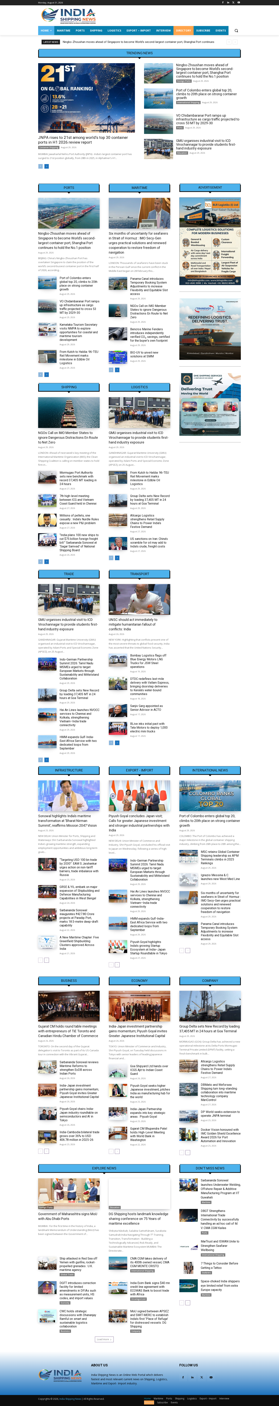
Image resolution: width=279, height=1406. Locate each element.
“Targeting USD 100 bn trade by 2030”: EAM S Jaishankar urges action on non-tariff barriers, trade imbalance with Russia (79, 867)
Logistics (139, 387)
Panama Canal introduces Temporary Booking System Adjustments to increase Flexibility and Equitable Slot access (149, 286)
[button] (236, 30)
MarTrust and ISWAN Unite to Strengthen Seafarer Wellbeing (220, 1246)
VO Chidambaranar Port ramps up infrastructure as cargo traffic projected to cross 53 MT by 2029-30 (207, 119)
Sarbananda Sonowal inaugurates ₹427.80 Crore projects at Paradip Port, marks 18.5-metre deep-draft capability (79, 917)
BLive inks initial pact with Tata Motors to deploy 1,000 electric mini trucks (149, 727)
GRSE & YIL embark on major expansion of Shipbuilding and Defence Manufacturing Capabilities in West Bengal (79, 892)
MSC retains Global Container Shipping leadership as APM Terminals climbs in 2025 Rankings (220, 857)
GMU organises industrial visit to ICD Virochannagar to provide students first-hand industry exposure (206, 144)
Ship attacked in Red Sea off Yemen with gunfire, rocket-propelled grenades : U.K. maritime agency (78, 1264)
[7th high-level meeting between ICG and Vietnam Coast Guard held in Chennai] (47, 500)
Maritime (139, 188)
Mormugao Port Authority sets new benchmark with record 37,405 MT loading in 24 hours (78, 478)
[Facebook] (223, 3)
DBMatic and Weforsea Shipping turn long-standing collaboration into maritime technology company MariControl (219, 1092)
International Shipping (188, 102)
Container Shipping (48, 147)
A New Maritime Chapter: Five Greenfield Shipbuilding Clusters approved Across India (79, 943)
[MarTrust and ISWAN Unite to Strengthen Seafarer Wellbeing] (188, 1245)
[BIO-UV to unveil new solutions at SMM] (118, 357)
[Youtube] (238, 3)
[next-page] (46, 166)
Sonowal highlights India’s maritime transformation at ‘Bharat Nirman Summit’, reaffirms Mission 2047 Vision (67, 820)
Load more (103, 1339)
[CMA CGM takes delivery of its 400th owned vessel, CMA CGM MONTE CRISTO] (118, 1263)
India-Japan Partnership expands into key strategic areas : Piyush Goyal (147, 1112)
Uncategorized (138, 1299)
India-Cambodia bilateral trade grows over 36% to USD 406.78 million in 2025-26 (79, 1136)
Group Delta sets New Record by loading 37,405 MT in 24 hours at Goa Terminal (150, 499)
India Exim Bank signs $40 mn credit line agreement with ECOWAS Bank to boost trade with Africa (150, 1288)
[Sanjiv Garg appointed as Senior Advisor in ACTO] (118, 710)
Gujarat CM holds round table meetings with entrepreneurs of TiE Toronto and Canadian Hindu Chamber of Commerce (68, 1031)
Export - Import (139, 770)
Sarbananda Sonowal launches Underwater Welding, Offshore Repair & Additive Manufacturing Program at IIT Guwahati (221, 1189)
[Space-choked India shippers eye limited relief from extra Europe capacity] (188, 1285)
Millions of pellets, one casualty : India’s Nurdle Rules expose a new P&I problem (79, 519)
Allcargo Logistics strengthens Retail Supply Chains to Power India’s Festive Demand (147, 521)
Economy (140, 980)
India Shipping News (70, 1398)
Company (210, 980)
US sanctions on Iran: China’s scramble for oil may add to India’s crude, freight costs (149, 542)
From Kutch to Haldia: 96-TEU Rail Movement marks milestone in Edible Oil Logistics (79, 357)
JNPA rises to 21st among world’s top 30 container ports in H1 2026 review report (83, 140)
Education (182, 153)
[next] (235, 42)
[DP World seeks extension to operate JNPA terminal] (188, 1116)
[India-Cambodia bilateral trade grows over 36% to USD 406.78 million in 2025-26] (47, 1136)
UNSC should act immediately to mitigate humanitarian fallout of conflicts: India (133, 624)
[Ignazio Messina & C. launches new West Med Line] (188, 879)
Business (69, 980)
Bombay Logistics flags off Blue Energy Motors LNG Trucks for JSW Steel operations (148, 661)
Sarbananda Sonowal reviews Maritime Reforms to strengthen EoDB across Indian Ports (79, 1067)
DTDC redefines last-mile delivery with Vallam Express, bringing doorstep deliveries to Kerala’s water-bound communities (149, 686)
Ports (180, 127)
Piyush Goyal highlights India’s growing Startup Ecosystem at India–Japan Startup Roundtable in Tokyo (148, 947)
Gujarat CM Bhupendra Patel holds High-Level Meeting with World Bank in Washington (148, 1134)
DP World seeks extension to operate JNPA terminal (220, 1113)
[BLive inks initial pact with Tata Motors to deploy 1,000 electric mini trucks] (118, 728)
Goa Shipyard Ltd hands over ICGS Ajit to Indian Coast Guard (149, 1070)
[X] (233, 3)
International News (210, 770)
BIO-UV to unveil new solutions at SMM (144, 354)
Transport (139, 574)
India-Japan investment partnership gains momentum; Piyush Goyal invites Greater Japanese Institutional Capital (79, 1091)
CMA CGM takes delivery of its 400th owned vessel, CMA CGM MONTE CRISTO (149, 1262)
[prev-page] (40, 166)
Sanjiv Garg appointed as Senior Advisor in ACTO (146, 708)
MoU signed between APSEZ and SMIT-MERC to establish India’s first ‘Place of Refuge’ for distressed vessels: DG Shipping (149, 1318)
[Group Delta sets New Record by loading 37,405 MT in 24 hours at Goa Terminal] (118, 500)
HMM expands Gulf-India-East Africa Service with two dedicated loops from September (78, 742)
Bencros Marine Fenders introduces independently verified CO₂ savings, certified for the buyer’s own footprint (150, 334)
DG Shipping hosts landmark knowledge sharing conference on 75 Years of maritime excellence (138, 1218)
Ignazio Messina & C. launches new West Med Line (220, 877)
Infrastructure (69, 770)
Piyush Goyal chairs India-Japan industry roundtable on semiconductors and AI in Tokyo (79, 1114)
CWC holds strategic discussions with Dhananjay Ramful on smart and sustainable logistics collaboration (78, 1318)
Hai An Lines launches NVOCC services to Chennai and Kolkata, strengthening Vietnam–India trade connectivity (79, 717)
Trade (69, 574)
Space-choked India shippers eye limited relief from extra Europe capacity (220, 1285)
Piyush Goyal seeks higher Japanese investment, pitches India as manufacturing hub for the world (150, 1091)
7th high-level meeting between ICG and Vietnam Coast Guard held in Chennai (78, 499)
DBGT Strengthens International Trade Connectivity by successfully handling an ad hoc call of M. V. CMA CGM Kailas (220, 1219)
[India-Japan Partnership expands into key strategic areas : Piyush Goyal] (118, 1113)
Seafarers (206, 1272)
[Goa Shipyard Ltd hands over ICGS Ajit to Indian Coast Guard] (118, 1070)
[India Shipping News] (68, 15)
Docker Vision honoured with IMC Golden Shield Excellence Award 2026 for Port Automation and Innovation (221, 1135)
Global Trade (67, 1274)
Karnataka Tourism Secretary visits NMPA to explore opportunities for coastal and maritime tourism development (79, 332)
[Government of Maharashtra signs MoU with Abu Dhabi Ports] (69, 1193)
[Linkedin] (228, 3)
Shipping (69, 387)
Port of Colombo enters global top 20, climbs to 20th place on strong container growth (117, 42)
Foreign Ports (184, 81)
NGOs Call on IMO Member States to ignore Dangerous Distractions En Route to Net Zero (149, 311)
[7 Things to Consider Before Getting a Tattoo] (188, 1267)
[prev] (229, 42)
